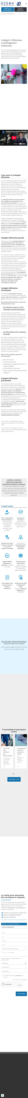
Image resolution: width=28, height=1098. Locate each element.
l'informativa (18, 975)
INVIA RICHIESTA (21, 993)
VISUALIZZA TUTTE (14, 779)
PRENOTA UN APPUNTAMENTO (11, 924)
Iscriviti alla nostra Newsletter (13, 641)
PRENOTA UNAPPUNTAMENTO (7, 9)
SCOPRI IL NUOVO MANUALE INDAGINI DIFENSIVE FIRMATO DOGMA (13, 482)
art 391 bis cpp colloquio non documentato (7, 752)
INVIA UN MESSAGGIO (8, 927)
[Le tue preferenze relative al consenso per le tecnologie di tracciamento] (2, 1095)
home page (3, 13)
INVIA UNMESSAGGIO (20, 9)
